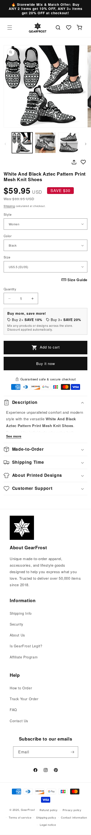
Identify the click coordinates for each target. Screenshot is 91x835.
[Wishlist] (68, 27)
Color (7, 236)
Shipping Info (21, 613)
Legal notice (48, 825)
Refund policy (49, 810)
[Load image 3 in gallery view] (68, 142)
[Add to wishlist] (83, 162)
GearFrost (28, 810)
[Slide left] (5, 144)
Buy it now (45, 363)
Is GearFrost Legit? (26, 645)
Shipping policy (46, 817)
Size (7, 257)
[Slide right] (85, 144)
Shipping (9, 206)
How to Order (21, 687)
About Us (17, 635)
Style (7, 214)
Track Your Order (24, 698)
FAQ (13, 709)
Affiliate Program (24, 657)
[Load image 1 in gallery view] (22, 142)
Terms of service (20, 817)
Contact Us (19, 720)
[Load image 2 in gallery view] (45, 142)
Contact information (74, 817)
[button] (9, 27)
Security (16, 624)
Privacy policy (72, 810)
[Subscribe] (72, 752)
